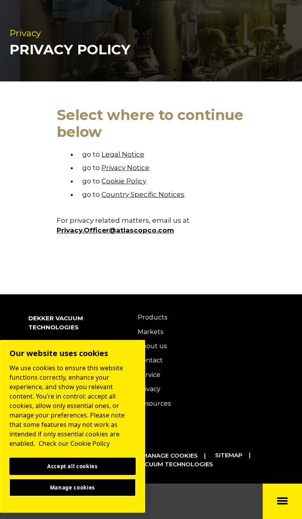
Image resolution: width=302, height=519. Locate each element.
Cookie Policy (123, 181)
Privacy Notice (125, 168)
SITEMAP (229, 455)
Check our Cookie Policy (74, 443)
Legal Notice (122, 154)
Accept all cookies (72, 466)
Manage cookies (170, 455)
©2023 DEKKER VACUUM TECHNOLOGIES (150, 464)
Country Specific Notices (142, 194)
